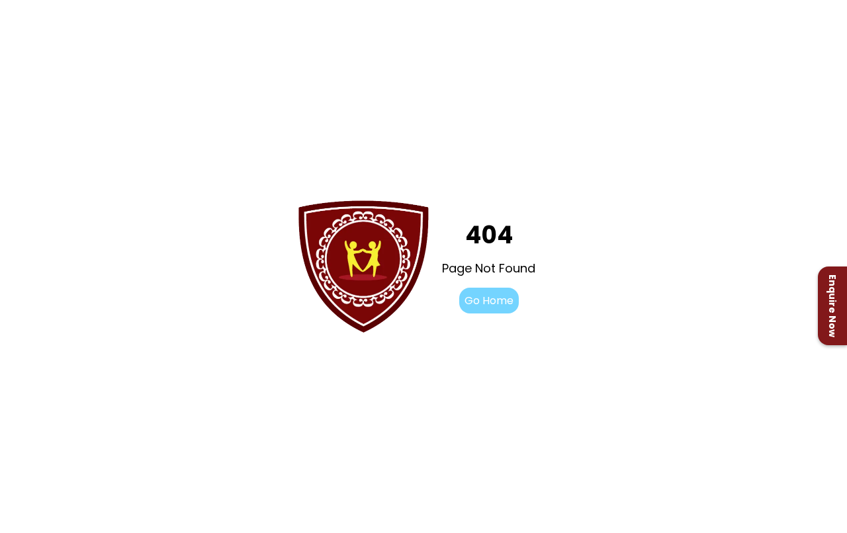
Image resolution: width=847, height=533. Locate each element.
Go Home (489, 300)
